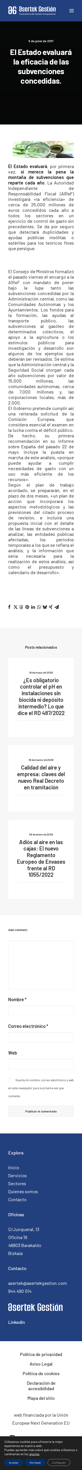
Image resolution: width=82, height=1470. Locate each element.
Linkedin (16, 1322)
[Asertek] (32, 10)
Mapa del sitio (41, 1398)
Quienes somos (23, 1191)
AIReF (14, 282)
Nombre (17, 999)
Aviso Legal (41, 1363)
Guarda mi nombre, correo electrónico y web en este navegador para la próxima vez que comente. (41, 1088)
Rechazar (35, 1462)
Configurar (59, 1462)
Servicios (17, 1175)
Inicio (13, 1167)
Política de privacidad (41, 1354)
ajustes (34, 1454)
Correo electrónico (28, 1026)
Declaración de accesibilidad (41, 1385)
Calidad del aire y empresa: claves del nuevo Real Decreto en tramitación (41, 777)
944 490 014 (19, 1291)
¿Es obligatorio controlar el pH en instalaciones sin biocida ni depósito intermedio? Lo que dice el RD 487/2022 (41, 696)
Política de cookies (41, 1373)
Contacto (17, 1199)
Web (12, 1052)
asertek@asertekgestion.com (37, 1283)
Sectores (17, 1183)
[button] (9, 607)
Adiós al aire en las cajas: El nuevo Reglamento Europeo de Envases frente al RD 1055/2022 (41, 858)
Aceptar (14, 1462)
